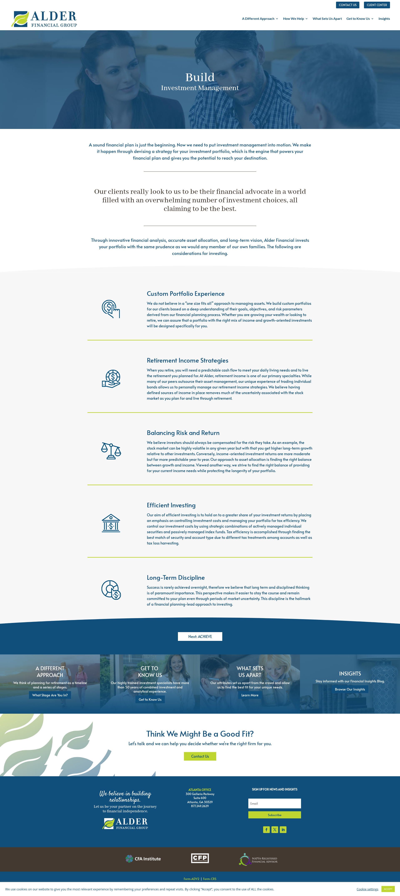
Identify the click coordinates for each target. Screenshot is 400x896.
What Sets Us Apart (327, 18)
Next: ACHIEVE (200, 636)
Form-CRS (209, 879)
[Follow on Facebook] (266, 829)
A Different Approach (258, 18)
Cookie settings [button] (367, 889)
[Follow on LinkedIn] (283, 829)
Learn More (250, 695)
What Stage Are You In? (50, 695)
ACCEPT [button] (388, 889)
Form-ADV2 (191, 879)
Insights (384, 18)
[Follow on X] (274, 829)
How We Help (293, 18)
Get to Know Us (358, 18)
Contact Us (200, 756)
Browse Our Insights (350, 689)
